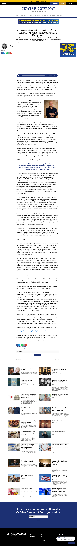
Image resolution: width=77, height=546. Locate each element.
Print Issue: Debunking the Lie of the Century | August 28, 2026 (60, 369)
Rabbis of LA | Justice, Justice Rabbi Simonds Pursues (60, 395)
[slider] (50, 76)
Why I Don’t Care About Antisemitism (27, 476)
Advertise (32, 533)
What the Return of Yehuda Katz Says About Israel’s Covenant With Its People (59, 490)
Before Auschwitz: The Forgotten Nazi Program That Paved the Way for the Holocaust (59, 381)
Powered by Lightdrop (44, 540)
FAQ (30, 534)
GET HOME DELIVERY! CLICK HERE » (38, 1)
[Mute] (48, 75)
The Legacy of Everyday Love (59, 444)
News (17, 15)
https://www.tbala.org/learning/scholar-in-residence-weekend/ (37, 331)
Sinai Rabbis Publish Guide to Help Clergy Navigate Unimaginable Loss (29, 380)
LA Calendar (52, 15)
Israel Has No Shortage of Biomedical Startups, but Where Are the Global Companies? (27, 446)
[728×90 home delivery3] (38, 21)
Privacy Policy (44, 534)
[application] (37, 75)
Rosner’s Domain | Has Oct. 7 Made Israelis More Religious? (29, 432)
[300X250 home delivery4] (68, 49)
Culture (30, 15)
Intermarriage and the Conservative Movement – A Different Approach (59, 461)
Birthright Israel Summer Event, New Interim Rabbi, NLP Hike (29, 409)
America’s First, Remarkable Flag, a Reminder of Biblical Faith (59, 477)
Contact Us (43, 533)
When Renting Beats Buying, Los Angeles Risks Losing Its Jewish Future (28, 396)
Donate (42, 536)
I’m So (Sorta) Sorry (26, 488)
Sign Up (37, 354)
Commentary (23, 15)
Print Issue (59, 15)
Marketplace (45, 15)
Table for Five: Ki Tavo (58, 421)
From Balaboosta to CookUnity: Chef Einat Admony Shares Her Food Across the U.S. (60, 409)
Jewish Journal (39, 9)
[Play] (18, 75)
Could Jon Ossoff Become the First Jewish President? (28, 461)
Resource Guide (33, 536)
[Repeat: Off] (56, 75)
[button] (2, 53)
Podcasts (37, 15)
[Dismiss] (55, 537)
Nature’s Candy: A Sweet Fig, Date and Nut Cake (28, 421)
